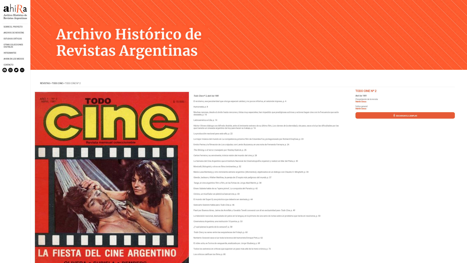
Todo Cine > (58, 83)
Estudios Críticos (13, 39)
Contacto (8, 65)
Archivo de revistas (14, 33)
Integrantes (10, 53)
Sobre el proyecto (13, 27)
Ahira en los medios (14, 59)
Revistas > (45, 83)
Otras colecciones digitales (13, 45)
